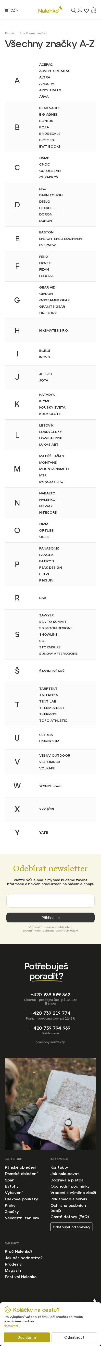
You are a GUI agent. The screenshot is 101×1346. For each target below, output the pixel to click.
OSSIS (44, 537)
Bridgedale (49, 134)
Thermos (47, 714)
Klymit (45, 401)
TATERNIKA (48, 695)
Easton (46, 232)
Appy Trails (50, 90)
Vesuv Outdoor (54, 755)
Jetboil (46, 374)
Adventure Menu (55, 71)
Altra (44, 77)
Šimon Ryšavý (51, 671)
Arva (44, 96)
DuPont (46, 221)
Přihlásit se (50, 918)
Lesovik (46, 425)
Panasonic (49, 548)
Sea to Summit (53, 622)
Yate (43, 832)
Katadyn (47, 395)
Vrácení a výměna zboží (73, 1192)
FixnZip (45, 263)
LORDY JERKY (50, 432)
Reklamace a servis (68, 1199)
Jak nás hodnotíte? (23, 1257)
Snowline (48, 634)
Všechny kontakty (50, 1042)
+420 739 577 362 (50, 994)
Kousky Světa (52, 407)
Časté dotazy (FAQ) (69, 1216)
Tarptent (48, 688)
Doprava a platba (66, 1180)
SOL (42, 641)
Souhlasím (27, 1337)
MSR (43, 475)
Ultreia (46, 735)
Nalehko (47, 500)
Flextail (46, 276)
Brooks (46, 140)
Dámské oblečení (21, 1173)
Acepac (46, 64)
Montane (48, 462)
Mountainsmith (54, 469)
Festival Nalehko (21, 1276)
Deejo (44, 201)
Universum (49, 741)
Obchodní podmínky (70, 1186)
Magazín (13, 1270)
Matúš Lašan (51, 456)
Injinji (44, 350)
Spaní (10, 1180)
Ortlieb (46, 530)
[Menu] (6, 10)
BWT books (50, 146)
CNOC (44, 164)
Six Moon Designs (56, 628)
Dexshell (47, 208)
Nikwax (46, 506)
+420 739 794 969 (50, 1028)
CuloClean (50, 171)
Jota (43, 380)
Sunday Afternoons (58, 654)
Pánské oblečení (20, 1167)
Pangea (46, 555)
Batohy (12, 1186)
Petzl (44, 574)
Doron (45, 214)
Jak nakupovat (64, 1173)
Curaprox (48, 177)
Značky (12, 1211)
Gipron (46, 294)
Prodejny (13, 1264)
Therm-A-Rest (52, 708)
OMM (43, 524)
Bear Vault (49, 108)
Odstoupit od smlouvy (71, 1227)
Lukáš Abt (49, 444)
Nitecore (48, 512)
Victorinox (49, 762)
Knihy (10, 1205)
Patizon (46, 561)
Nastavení (11, 1326)
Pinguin (46, 580)
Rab (42, 598)
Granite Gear (52, 306)
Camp (44, 158)
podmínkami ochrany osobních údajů (50, 930)
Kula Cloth (50, 414)
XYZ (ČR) (46, 809)
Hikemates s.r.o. (53, 330)
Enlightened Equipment (61, 239)
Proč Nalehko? (18, 1251)
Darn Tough (51, 195)
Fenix (43, 257)
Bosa (44, 127)
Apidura (46, 84)
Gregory (47, 313)
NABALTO (47, 493)
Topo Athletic (53, 720)
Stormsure (50, 647)
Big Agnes (48, 114)
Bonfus (46, 121)
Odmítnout (74, 1337)
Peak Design (50, 567)
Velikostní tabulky (22, 1218)
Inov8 (44, 357)
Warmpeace (50, 786)
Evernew (47, 245)
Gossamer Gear (54, 300)
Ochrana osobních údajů (68, 1208)
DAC (42, 189)
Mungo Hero (51, 482)
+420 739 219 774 (51, 1013)
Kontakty (59, 1167)
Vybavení (14, 1192)
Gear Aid (47, 287)
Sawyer (46, 615)
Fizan (44, 269)
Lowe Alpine (50, 438)
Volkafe (47, 768)
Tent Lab (47, 701)
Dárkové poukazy (21, 1199)
